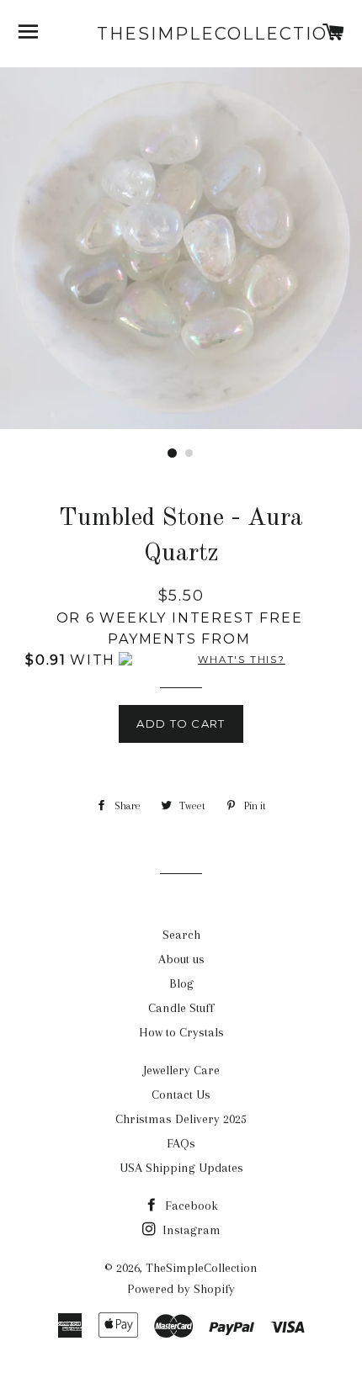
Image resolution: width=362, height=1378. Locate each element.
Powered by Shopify (181, 1288)
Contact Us (181, 1094)
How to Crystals (181, 1032)
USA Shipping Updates (181, 1167)
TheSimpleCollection (181, 34)
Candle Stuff (181, 1007)
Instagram (190, 1230)
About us (181, 959)
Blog (181, 983)
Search (181, 934)
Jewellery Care (181, 1070)
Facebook (190, 1205)
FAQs (181, 1143)
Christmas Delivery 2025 (181, 1118)
